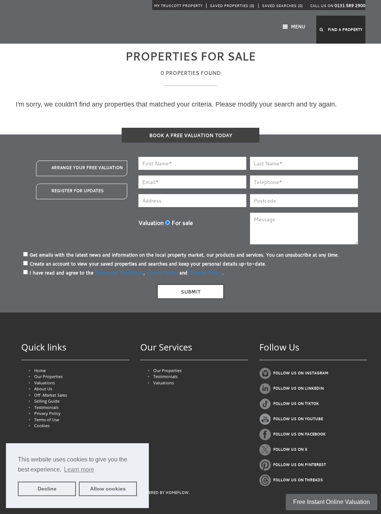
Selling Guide (47, 401)
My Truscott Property (178, 5)
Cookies (41, 425)
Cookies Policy (205, 272)
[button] (340, 30)
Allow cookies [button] (108, 489)
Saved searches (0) (282, 5)
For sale (181, 223)
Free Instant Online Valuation (331, 502)
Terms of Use (46, 419)
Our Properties (48, 376)
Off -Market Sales (50, 395)
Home (40, 370)
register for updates (77, 190)
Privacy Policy (162, 272)
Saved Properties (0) (232, 5)
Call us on (337, 5)
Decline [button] (47, 489)
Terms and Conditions (119, 272)
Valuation (151, 223)
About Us (43, 388)
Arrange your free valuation (87, 167)
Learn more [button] (79, 469)
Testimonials (46, 407)
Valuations (44, 383)
